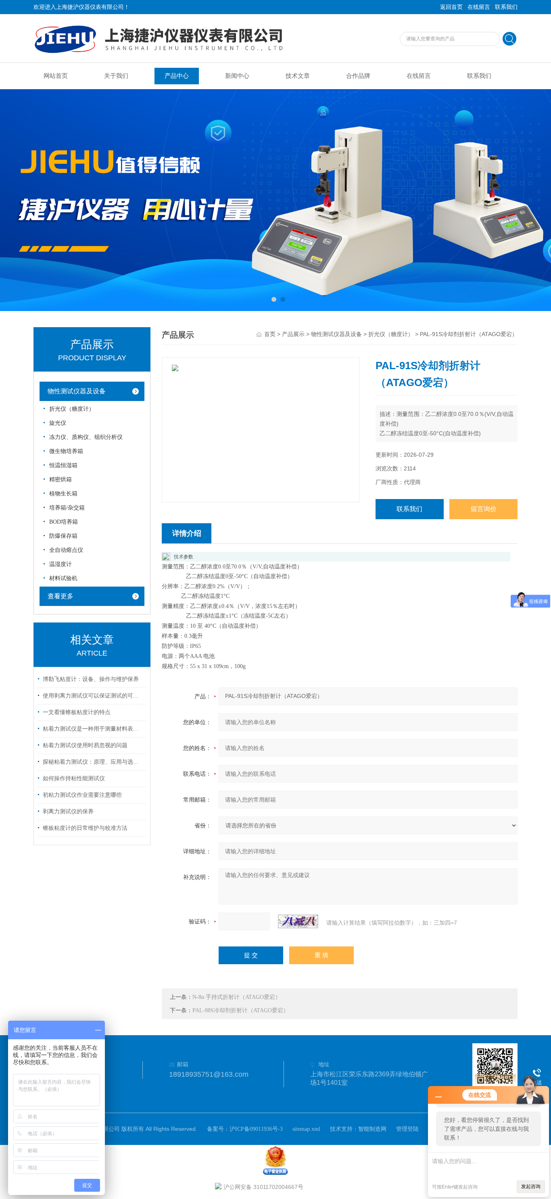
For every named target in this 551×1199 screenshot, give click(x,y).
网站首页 (56, 76)
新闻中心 (237, 76)
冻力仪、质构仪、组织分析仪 (86, 437)
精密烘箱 (60, 479)
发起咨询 (531, 1186)
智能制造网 (372, 1129)
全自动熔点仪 (66, 550)
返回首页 (451, 7)
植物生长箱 (63, 494)
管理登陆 (407, 1129)
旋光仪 (57, 423)
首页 (270, 334)
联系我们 (506, 7)
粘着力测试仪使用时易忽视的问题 (85, 745)
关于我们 (116, 76)
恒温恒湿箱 (63, 465)
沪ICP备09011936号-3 (256, 1129)
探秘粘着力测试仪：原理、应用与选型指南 (93, 762)
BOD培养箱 (63, 522)
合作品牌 (358, 76)
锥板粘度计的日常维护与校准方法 (85, 828)
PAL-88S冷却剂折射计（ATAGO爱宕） (240, 1010)
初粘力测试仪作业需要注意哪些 (82, 795)
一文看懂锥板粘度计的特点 (77, 712)
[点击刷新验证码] (298, 921)
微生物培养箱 (66, 451)
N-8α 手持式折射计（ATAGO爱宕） (236, 997)
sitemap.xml (306, 1129)
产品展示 (293, 334)
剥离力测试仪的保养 (68, 811)
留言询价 (484, 509)
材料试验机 (63, 578)
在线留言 (479, 7)
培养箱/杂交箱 (67, 508)
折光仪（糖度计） (71, 409)
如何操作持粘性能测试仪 (74, 778)
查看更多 (60, 596)
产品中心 (177, 76)
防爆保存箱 (63, 536)
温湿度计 (60, 564)
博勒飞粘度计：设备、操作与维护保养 (91, 679)
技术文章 (298, 76)
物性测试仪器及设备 (77, 391)
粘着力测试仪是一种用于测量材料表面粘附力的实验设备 (93, 729)
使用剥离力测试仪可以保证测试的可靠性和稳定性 (93, 696)
